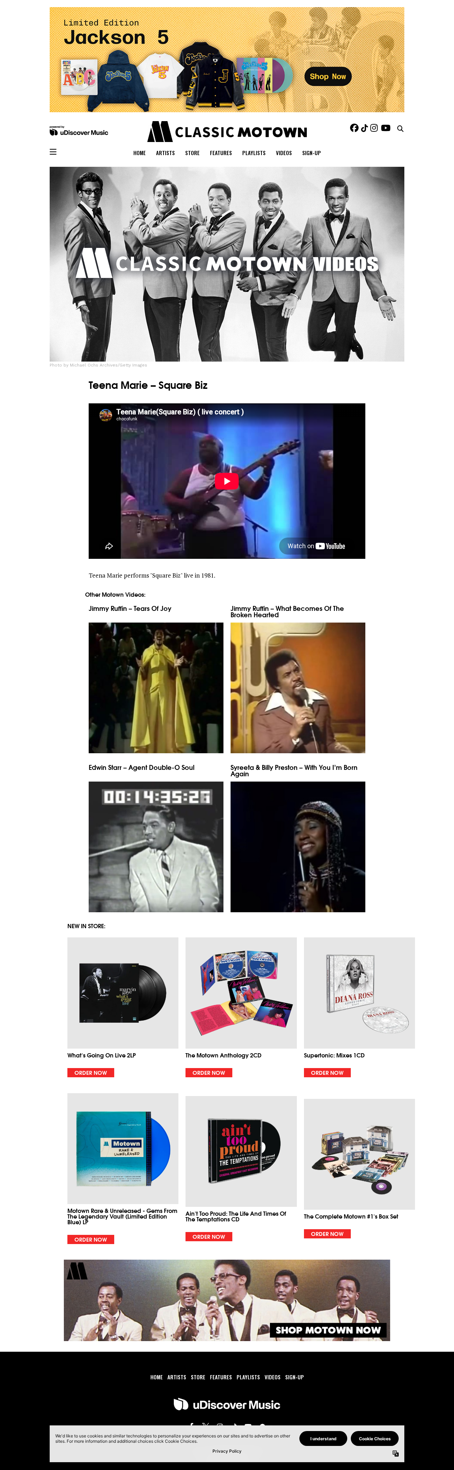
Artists (176, 1377)
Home (156, 1377)
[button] (122, 1007)
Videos (273, 1377)
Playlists (248, 1377)
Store (198, 1377)
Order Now (90, 1072)
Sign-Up (294, 1377)
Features (221, 1377)
